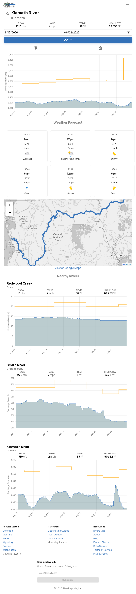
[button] (9, 205)
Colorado (8, 530)
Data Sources (100, 546)
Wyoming (8, 542)
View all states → (12, 553)
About (96, 534)
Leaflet (128, 264)
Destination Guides (58, 530)
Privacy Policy (100, 553)
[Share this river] (100, 48)
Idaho (6, 538)
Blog (95, 538)
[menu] (127, 5)
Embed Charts (101, 542)
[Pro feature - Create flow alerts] (35, 48)
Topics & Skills (55, 538)
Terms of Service (102, 549)
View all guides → (57, 542)
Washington (9, 549)
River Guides (55, 534)
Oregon (7, 546)
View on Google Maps (68, 268)
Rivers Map (99, 530)
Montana (7, 534)
